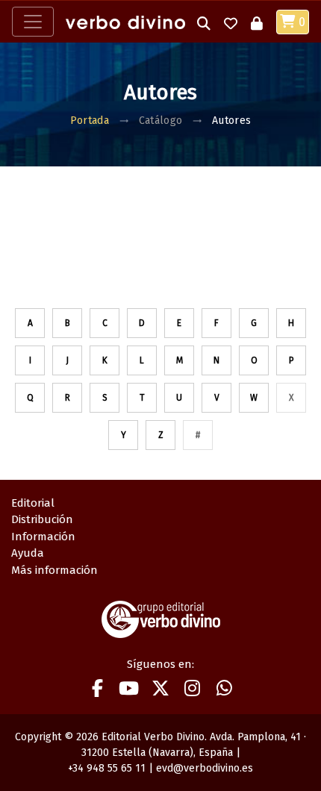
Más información (54, 570)
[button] (204, 22)
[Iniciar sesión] (257, 22)
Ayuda (27, 553)
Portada (89, 120)
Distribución (42, 519)
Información (43, 536)
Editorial (32, 503)
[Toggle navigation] (33, 22)
